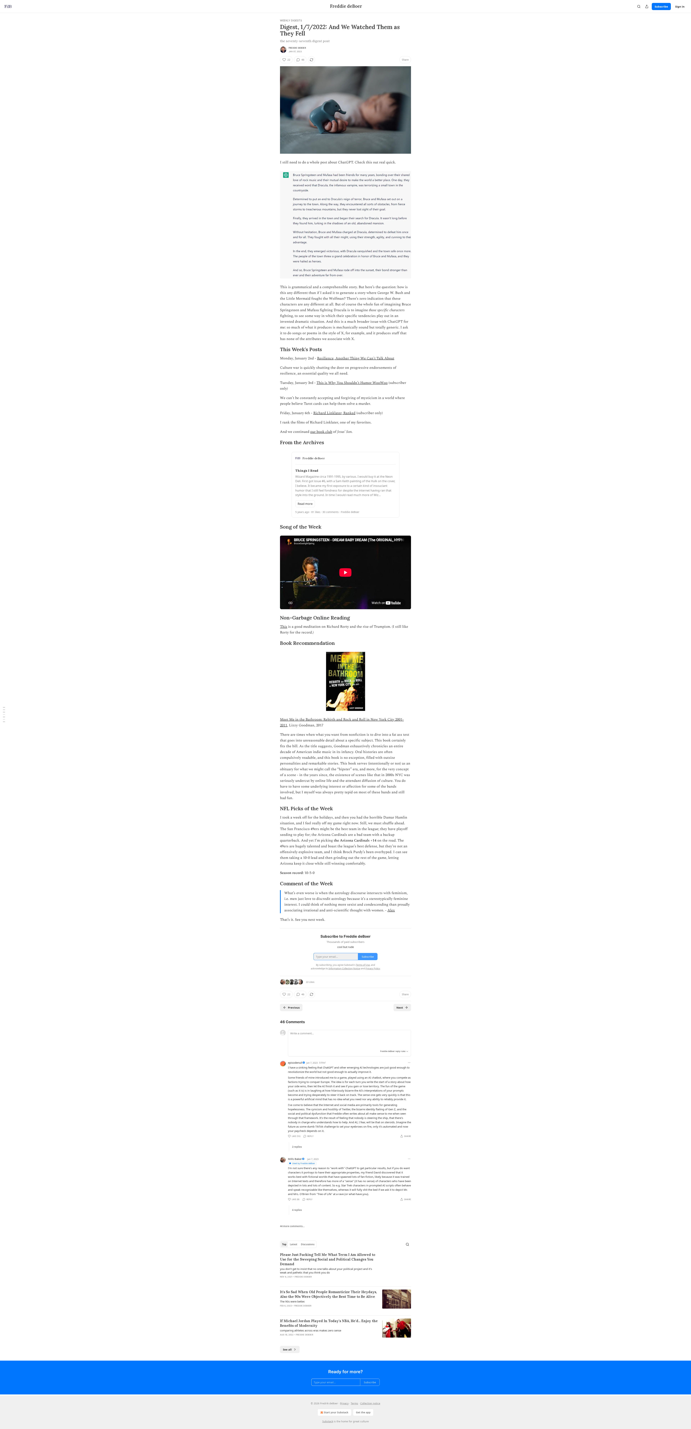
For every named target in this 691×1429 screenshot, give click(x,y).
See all (287, 1349)
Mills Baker (295, 1159)
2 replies (297, 1146)
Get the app (363, 1412)
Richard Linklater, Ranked (334, 413)
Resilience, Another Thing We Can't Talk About (355, 358)
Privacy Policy (372, 968)
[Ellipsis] (409, 1062)
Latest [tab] (293, 1244)
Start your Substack (336, 1412)
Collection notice (370, 1403)
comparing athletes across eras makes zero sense (310, 1330)
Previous (294, 1007)
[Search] (638, 6)
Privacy (344, 1403)
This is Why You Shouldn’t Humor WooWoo (352, 383)
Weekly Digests (291, 20)
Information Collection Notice (344, 968)
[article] (345, 1268)
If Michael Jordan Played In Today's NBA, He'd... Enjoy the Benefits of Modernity (329, 1323)
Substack (327, 1421)
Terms (354, 1403)
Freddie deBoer (297, 48)
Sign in (680, 6)
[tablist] (298, 1244)
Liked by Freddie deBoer (303, 1163)
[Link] (275, 349)
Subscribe (661, 6)
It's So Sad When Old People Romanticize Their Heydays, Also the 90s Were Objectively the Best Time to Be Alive (328, 1294)
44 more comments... (292, 1226)
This (283, 626)
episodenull (295, 1062)
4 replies (297, 1210)
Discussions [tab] (307, 1244)
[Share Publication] (646, 6)
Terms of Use (363, 964)
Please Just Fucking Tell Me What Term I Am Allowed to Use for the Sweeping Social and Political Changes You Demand (327, 1259)
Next (399, 1007)
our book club (321, 431)
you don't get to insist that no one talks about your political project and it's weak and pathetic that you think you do (326, 1270)
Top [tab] (284, 1244)
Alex (391, 910)
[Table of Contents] (3, 714)
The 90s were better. (292, 1301)
